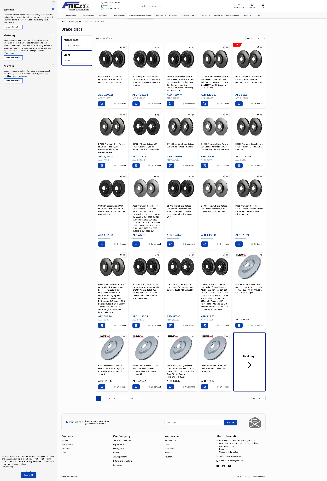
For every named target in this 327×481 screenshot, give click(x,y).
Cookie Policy (7, 466)
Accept (28, 471)
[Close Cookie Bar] (53, 3)
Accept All (28, 475)
